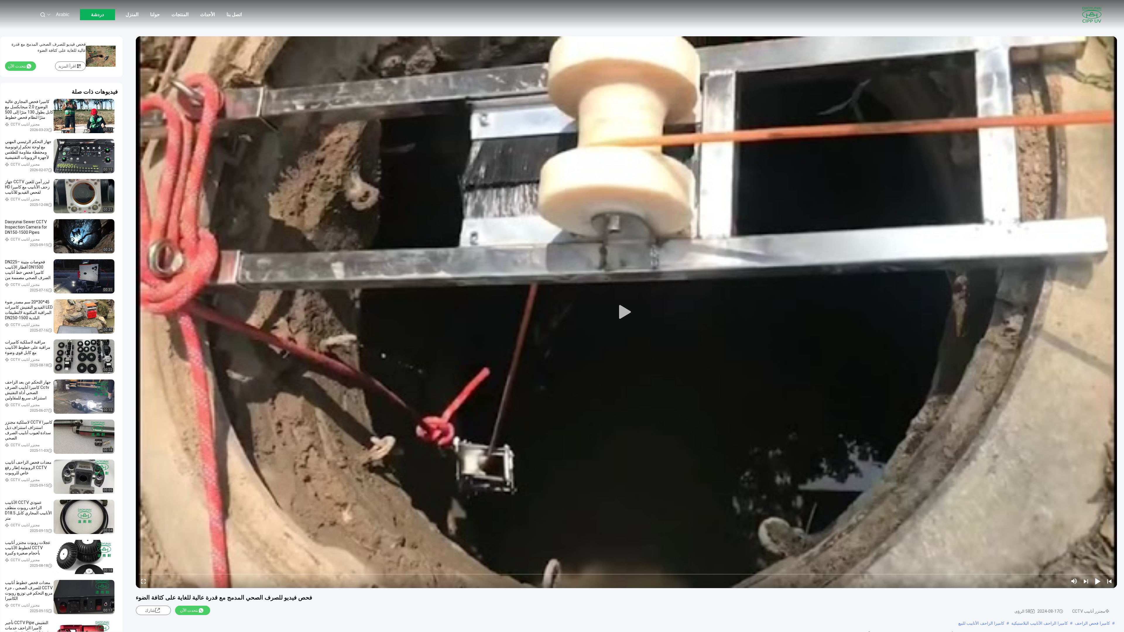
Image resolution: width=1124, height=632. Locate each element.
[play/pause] (1098, 581)
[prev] (1109, 581)
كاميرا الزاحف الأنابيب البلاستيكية (1039, 623)
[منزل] (1091, 14)
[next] (1086, 581)
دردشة (97, 14)
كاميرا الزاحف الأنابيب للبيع (981, 623)
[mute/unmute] (1074, 581)
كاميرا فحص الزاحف (1092, 623)
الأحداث (207, 14)
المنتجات (180, 14)
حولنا (155, 14)
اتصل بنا (234, 14)
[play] (626, 312)
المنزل (132, 14)
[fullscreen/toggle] (143, 581)
